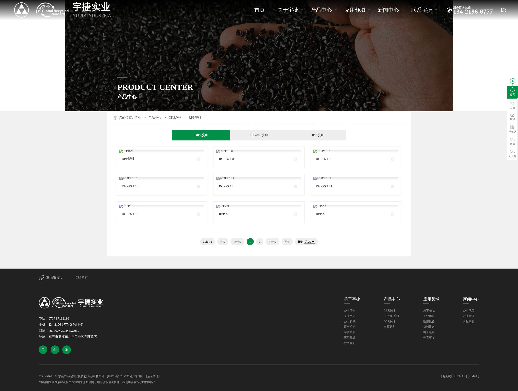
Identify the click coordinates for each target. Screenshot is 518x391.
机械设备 (429, 326)
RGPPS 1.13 (130, 186)
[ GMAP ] (473, 376)
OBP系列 (317, 135)
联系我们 (349, 343)
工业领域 (429, 316)
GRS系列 (175, 117)
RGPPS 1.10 (130, 214)
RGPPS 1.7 (323, 158)
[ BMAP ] (461, 376)
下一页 (272, 241)
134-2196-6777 (473, 10)
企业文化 (349, 316)
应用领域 (354, 10)
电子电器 (429, 332)
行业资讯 (468, 316)
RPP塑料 (195, 117)
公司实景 (349, 321)
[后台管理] (153, 376)
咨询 (512, 94)
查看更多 (389, 326)
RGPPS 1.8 (226, 158)
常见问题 (468, 321)
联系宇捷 (421, 10)
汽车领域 (429, 310)
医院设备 (429, 321)
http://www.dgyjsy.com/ (64, 330)
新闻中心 (388, 10)
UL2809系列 (259, 135)
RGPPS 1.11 (324, 186)
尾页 (287, 241)
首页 (259, 10)
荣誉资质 (349, 332)
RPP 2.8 (321, 214)
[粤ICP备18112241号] (120, 376)
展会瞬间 (349, 326)
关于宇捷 (287, 10)
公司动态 (468, 310)
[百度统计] (448, 376)
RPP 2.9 (224, 214)
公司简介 (349, 310)
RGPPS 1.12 (227, 186)
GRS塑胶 (82, 277)
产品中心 (321, 10)
